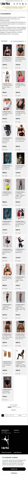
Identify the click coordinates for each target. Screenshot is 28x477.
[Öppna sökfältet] (14, 3)
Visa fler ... (14, 410)
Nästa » (20, 415)
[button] (21, 1)
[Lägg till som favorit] (17, 3)
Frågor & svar (17, 432)
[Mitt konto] (20, 3)
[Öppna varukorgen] (22, 3)
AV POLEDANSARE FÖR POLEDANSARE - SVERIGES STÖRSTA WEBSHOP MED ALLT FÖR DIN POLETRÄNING (14, 7)
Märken (5, 10)
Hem (1, 10)
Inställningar (14, 473)
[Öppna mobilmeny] (25, 3)
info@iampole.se (7, 432)
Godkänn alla (14, 469)
